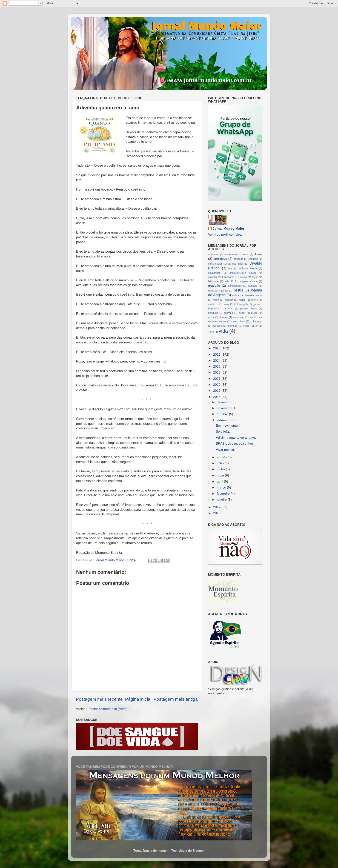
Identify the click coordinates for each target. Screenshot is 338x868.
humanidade (235, 285)
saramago (238, 317)
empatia (212, 277)
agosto (222, 457)
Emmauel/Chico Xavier (242, 272)
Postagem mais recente (99, 699)
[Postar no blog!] (154, 560)
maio (221, 475)
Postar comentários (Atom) (108, 709)
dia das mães (236, 263)
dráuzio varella (248, 268)
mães (216, 299)
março (222, 487)
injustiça (223, 290)
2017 (217, 507)
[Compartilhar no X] (158, 560)
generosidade (250, 281)
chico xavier (215, 263)
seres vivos (238, 321)
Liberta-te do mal (252, 295)
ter (256, 325)
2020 (217, 384)
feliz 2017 (230, 281)
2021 (217, 378)
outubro (223, 414)
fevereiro (224, 493)
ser (251, 317)
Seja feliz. (223, 431)
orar (230, 308)
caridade (253, 258)
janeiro (222, 499)
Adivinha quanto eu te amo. (236, 437)
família (243, 277)
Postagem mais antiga (176, 699)
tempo (246, 325)
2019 (217, 390)
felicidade (213, 281)
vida (223, 331)
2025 (217, 354)
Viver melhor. (225, 449)
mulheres (213, 304)
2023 (217, 366)
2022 (217, 372)
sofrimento (256, 321)
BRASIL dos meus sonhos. (235, 443)
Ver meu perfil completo (225, 234)
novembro (224, 408)
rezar (211, 317)
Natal (226, 304)
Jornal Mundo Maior (228, 228)
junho (221, 469)
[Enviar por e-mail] (150, 560)
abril (220, 481)
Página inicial (138, 699)
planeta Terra (248, 308)
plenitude (213, 312)
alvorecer (213, 254)
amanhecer (230, 254)
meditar (229, 299)
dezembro (224, 402)
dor (230, 268)
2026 (217, 348)
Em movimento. (227, 425)
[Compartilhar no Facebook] (163, 560)
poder (242, 312)
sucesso (217, 325)
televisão (232, 325)
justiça (235, 295)
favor (255, 277)
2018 (217, 397)
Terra (211, 331)
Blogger (198, 850)
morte (254, 299)
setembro (224, 420)
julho (221, 463)
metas (242, 299)
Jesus (238, 290)
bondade (238, 258)
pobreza (228, 312)
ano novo (220, 258)
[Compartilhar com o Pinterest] (167, 560)
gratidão (214, 285)
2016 (217, 513)
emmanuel (214, 272)
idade (211, 290)
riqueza (223, 317)
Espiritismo (228, 277)
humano (252, 285)
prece (254, 312)
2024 (217, 360)
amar (246, 254)
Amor (258, 254)
